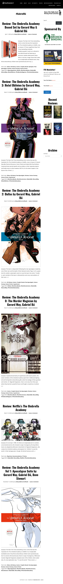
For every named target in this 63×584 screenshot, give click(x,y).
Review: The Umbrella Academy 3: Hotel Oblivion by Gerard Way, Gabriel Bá (21, 85)
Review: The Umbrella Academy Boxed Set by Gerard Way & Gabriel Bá (21, 27)
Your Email (48, 85)
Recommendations (17, 456)
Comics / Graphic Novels (22, 66)
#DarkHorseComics (21, 179)
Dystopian (31, 66)
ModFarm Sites (36, 579)
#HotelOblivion (11, 72)
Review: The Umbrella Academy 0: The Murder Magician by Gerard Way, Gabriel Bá (21, 301)
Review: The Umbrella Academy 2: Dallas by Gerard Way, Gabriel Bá (21, 194)
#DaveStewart (4, 570)
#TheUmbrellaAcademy (32, 72)
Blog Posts (9, 456)
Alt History (13, 66)
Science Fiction (24, 68)
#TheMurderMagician (21, 72)
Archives (46, 153)
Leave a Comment (32, 34)
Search (45, 20)
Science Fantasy (16, 68)
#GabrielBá (33, 70)
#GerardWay (4, 72)
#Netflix (22, 458)
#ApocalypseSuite (12, 70)
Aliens (8, 66)
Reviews (9, 68)
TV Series (24, 456)
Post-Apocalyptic (20, 175)
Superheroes (12, 177)
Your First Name (49, 80)
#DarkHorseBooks (25, 70)
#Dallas (18, 70)
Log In (42, 579)
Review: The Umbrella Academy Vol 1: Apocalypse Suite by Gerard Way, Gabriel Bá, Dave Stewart (21, 473)
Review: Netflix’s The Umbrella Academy (21, 408)
